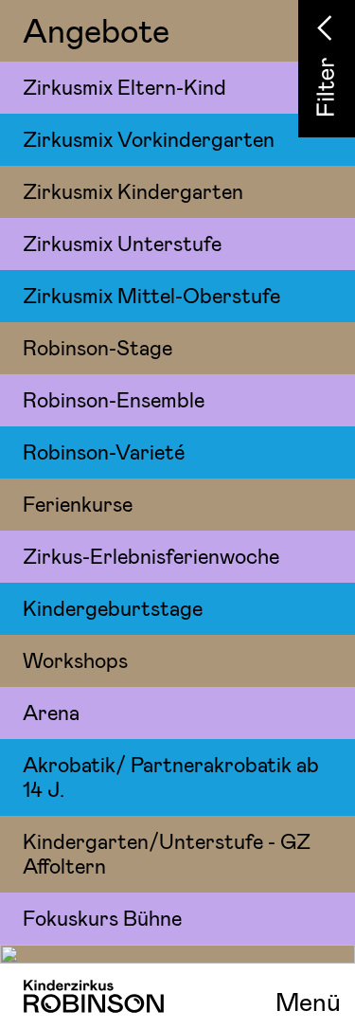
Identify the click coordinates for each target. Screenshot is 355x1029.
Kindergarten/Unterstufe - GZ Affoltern (167, 852)
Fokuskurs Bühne (102, 917)
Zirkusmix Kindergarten (133, 190)
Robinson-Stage (97, 346)
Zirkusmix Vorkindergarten (149, 138)
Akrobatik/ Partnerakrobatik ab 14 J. (171, 776)
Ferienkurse (78, 503)
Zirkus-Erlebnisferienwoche (151, 555)
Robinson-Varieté (104, 451)
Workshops (75, 659)
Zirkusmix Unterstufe (122, 242)
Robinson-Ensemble (113, 399)
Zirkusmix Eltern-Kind (124, 86)
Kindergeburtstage (113, 607)
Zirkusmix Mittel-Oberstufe (151, 294)
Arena (51, 711)
